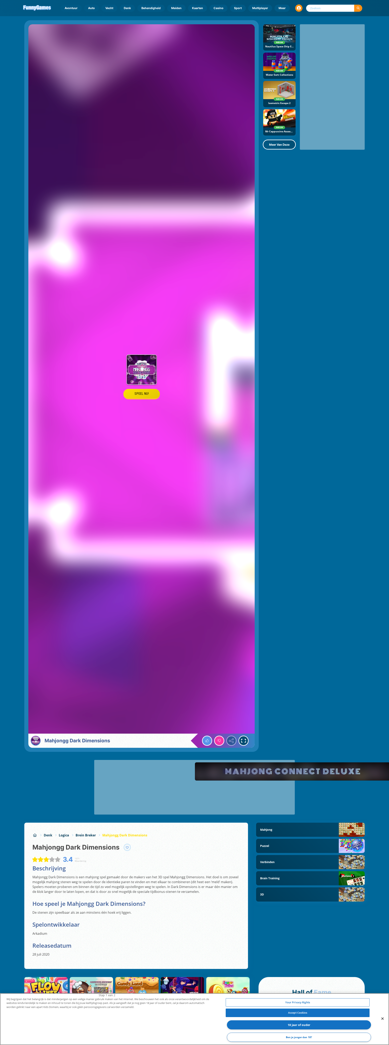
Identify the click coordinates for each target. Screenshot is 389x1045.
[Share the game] (231, 741)
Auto (91, 8)
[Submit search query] (358, 8)
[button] (298, 8)
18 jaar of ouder (299, 1025)
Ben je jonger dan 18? (299, 1037)
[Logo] (37, 8)
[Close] (382, 1018)
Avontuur (71, 8)
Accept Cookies (297, 1012)
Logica (64, 835)
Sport (238, 8)
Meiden (176, 8)
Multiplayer (260, 8)
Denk (127, 8)
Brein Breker (86, 835)
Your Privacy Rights (297, 1002)
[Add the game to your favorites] (127, 847)
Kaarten (197, 8)
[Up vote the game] (207, 741)
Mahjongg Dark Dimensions (124, 835)
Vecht (109, 8)
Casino (218, 8)
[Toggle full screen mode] (243, 741)
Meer (282, 8)
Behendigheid (151, 8)
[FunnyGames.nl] (34, 835)
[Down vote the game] (219, 741)
